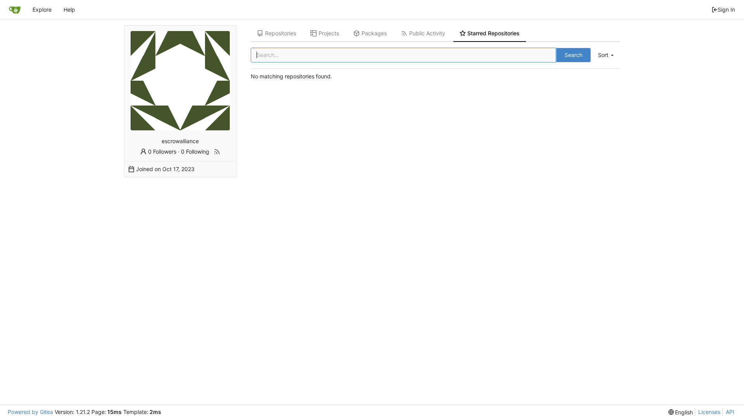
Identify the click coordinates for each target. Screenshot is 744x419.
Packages (374, 33)
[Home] (15, 10)
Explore (42, 9)
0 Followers (162, 151)
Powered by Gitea (30, 412)
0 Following (195, 151)
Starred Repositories (493, 33)
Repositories (280, 33)
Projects (329, 33)
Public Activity (427, 33)
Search (573, 55)
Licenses (709, 412)
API (730, 412)
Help (69, 9)
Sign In (726, 9)
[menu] (606, 55)
